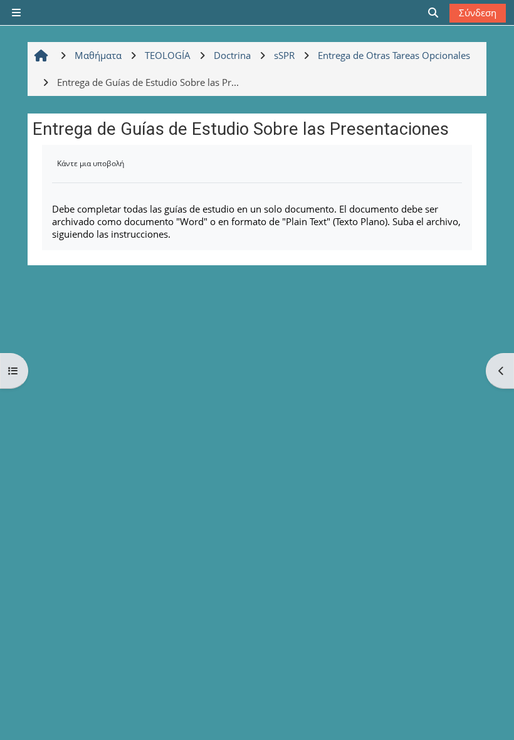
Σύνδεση (477, 12)
